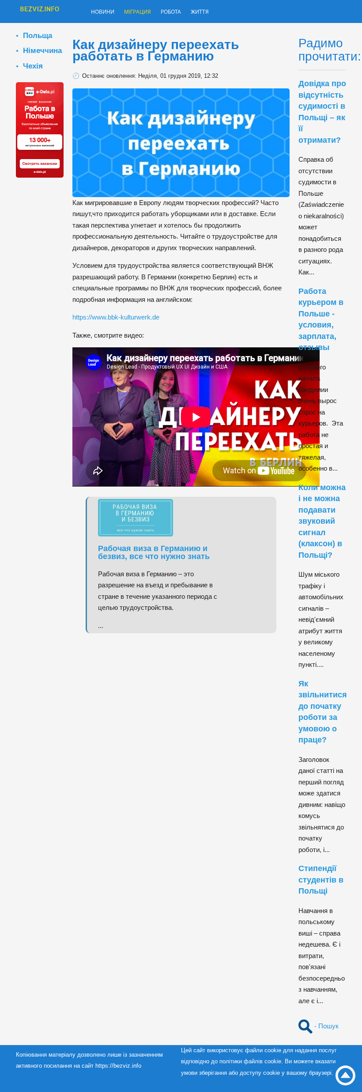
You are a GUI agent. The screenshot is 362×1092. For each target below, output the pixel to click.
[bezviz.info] (40, 12)
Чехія (33, 66)
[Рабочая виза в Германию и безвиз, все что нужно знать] (140, 517)
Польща (37, 35)
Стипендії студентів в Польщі (320, 879)
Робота (186, 12)
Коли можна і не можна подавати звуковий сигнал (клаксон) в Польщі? (322, 521)
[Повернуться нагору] (345, 1075)
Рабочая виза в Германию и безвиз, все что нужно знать (154, 552)
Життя (220, 12)
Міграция (147, 12)
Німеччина (42, 50)
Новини (105, 12)
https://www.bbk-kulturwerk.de (115, 317)
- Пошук (326, 1026)
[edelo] (40, 129)
